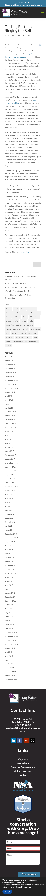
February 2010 (10, 672)
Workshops (23, 763)
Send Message (29, 874)
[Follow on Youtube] (26, 740)
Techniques (9, 337)
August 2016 (10, 475)
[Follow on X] (32, 740)
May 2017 (9, 443)
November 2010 (11, 636)
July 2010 (8, 652)
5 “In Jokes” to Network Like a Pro (18, 291)
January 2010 (10, 676)
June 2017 (9, 439)
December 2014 (11, 522)
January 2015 (10, 518)
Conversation (10, 313)
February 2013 (10, 557)
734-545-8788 (23, 725)
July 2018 (8, 396)
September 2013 (11, 538)
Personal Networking (13, 329)
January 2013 (10, 561)
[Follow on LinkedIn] (13, 740)
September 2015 (11, 486)
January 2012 (10, 593)
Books (23, 309)
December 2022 (11, 364)
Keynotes (23, 759)
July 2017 (8, 435)
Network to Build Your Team (16, 283)
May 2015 (9, 502)
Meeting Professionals (23, 767)
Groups (8, 321)
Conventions (31, 309)
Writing (8, 345)
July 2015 (8, 494)
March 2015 (9, 510)
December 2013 (11, 534)
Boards (16, 309)
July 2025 (8, 356)
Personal (30, 325)
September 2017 (11, 427)
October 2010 (10, 640)
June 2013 (9, 549)
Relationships (35, 329)
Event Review (35, 313)
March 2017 (9, 451)
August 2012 (10, 577)
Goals (37, 317)
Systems (23, 333)
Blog (30, 35)
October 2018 (10, 384)
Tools (35, 337)
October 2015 (10, 483)
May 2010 (9, 660)
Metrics (15, 321)
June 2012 (9, 585)
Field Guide (16, 317)
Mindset (23, 321)
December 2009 (11, 679)
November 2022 (11, 368)
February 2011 (10, 624)
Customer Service (23, 313)
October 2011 (10, 601)
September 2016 (11, 471)
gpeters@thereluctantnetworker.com (23, 730)
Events (8, 317)
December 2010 (11, 632)
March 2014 (9, 530)
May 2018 (9, 404)
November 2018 (11, 380)
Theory (28, 337)
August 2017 (10, 431)
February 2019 (10, 376)
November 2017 (11, 420)
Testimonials (20, 337)
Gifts (31, 317)
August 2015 (10, 490)
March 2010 (9, 668)
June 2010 (9, 656)
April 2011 (9, 616)
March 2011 (9, 620)
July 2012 (8, 581)
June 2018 (9, 400)
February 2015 (10, 514)
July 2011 (8, 609)
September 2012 (11, 573)
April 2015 (9, 506)
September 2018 (11, 388)
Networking (10, 325)
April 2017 (9, 447)
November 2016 (11, 463)
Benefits (8, 309)
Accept (7, 892)
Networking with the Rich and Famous (20, 287)
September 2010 (11, 644)
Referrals (25, 329)
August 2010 (10, 648)
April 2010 (9, 664)
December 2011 (11, 597)
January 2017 (10, 459)
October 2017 (10, 423)
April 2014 (9, 526)
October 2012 (10, 569)
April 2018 (9, 408)
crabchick (25, 252)
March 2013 (9, 553)
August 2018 (10, 392)
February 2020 (10, 372)
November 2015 (11, 479)
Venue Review (18, 341)
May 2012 (9, 589)
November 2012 (11, 565)
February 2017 (10, 455)
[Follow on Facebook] (19, 740)
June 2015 (9, 498)
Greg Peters (11, 35)
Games (25, 317)
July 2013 (8, 546)
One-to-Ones (20, 325)
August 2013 (10, 542)
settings (28, 887)
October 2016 (10, 467)
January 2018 (10, 416)
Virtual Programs (23, 770)
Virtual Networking (31, 341)
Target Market (32, 333)
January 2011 (10, 628)
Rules (7, 333)
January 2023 (10, 360)
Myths (31, 321)
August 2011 (10, 605)
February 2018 (10, 412)
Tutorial (8, 341)
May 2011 (9, 613)
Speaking (15, 333)
